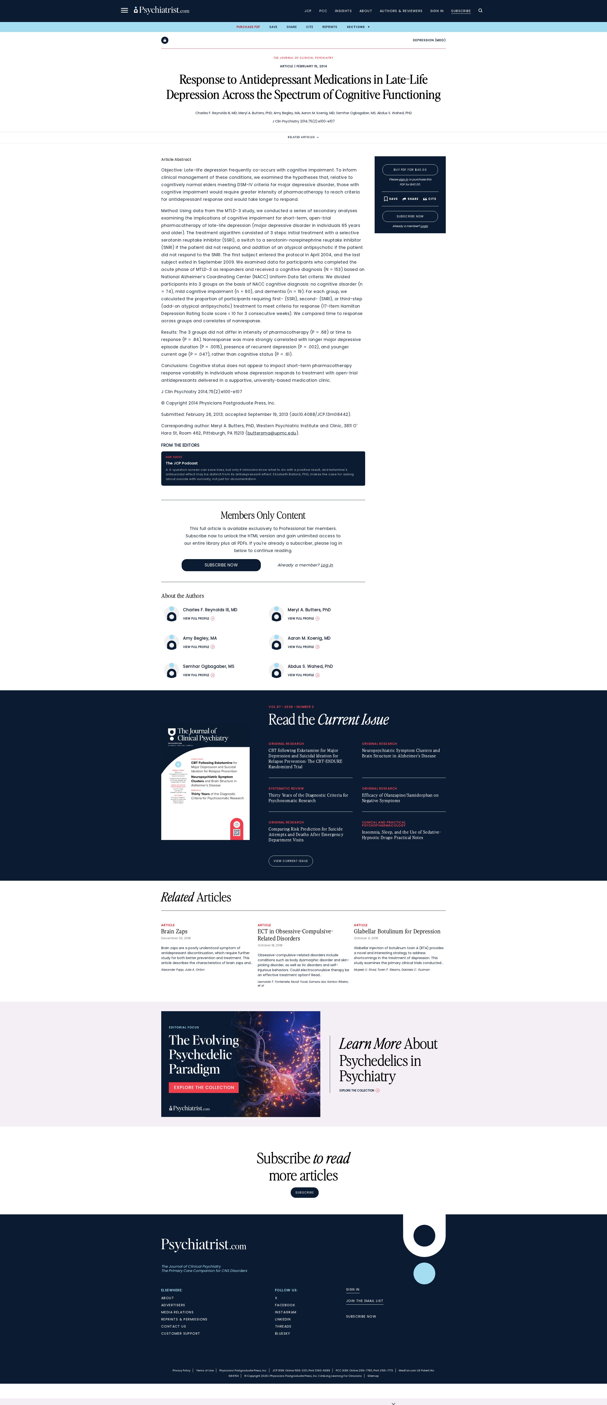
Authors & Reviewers (401, 11)
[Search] (480, 11)
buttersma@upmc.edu (272, 433)
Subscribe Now (221, 565)
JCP (308, 11)
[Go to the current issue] (205, 838)
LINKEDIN (283, 1319)
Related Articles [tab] (301, 137)
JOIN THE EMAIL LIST (365, 1300)
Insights (343, 11)
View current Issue (291, 861)
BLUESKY (282, 1333)
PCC (323, 11)
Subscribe (461, 11)
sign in (403, 179)
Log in (327, 565)
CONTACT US (173, 1326)
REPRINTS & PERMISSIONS (184, 1319)
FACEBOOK (285, 1305)
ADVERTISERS (173, 1305)
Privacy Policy (181, 1370)
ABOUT (167, 1298)
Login (424, 226)
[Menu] (124, 11)
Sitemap (373, 1376)
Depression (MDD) (429, 40)
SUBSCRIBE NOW (361, 1316)
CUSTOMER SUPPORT (180, 1333)
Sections (356, 27)
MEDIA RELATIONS (177, 1312)
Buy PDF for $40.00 (410, 170)
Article (286, 66)
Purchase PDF (248, 27)
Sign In (437, 11)
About (365, 11)
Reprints (330, 27)
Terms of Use (205, 1370)
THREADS (283, 1326)
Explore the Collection (357, 1090)
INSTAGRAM (286, 1312)
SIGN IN (353, 1289)
